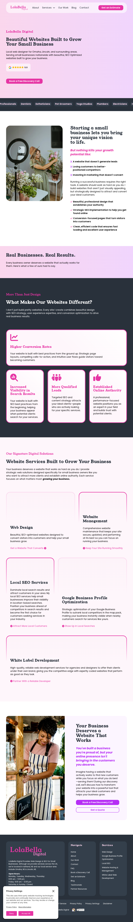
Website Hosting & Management (110, 869)
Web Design (21, 527)
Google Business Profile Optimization (84, 600)
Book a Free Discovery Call (24, 81)
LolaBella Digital (62, 910)
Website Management (95, 518)
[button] (18, 67)
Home (73, 852)
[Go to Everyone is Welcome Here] (74, 910)
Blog (74, 7)
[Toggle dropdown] (54, 8)
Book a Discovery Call (80, 872)
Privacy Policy (76, 903)
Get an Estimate (110, 7)
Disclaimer (107, 903)
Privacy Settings (92, 903)
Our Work (63, 7)
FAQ (72, 868)
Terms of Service (59, 903)
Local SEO (106, 863)
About (35, 7)
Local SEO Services (29, 582)
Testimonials (76, 885)
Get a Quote (98, 809)
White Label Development (34, 660)
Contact (84, 7)
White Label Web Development (109, 876)
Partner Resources (79, 889)
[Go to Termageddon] (80, 910)
